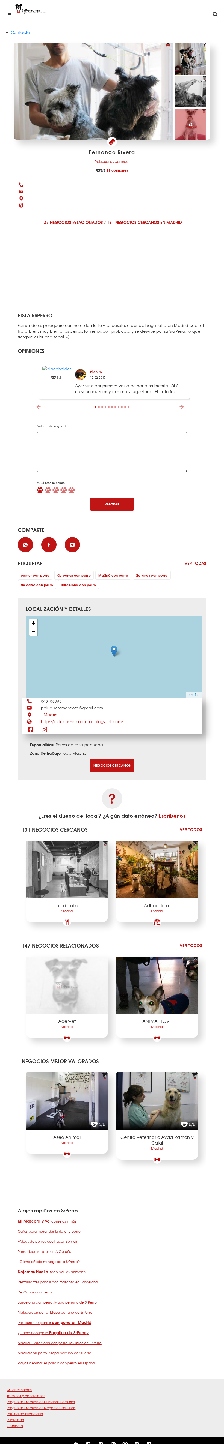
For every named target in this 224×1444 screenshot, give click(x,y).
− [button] (33, 631)
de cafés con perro (37, 584)
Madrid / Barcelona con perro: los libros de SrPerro (60, 1342)
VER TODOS (191, 829)
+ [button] (33, 623)
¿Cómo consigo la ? (53, 1332)
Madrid (51, 714)
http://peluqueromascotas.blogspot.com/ (82, 721)
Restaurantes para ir (54, 1322)
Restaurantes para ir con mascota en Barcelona (58, 1282)
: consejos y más (47, 1221)
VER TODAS (195, 563)
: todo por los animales (52, 1271)
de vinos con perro (151, 575)
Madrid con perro (113, 575)
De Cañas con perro (35, 1292)
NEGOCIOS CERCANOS (112, 765)
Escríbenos (172, 815)
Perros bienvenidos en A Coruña (45, 1251)
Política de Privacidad (25, 1413)
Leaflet (194, 694)
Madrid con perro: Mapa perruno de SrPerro (54, 1352)
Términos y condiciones (26, 1395)
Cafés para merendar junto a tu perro (49, 1231)
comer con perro (35, 575)
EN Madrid (171, 222)
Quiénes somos (19, 1389)
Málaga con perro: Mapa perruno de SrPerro (55, 1312)
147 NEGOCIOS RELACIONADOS (72, 222)
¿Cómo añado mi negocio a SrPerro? (49, 1261)
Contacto (20, 32)
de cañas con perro (74, 575)
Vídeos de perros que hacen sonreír (47, 1241)
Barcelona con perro (78, 584)
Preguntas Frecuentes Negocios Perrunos (41, 1407)
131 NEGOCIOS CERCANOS (133, 222)
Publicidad (15, 1419)
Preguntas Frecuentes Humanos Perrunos (41, 1401)
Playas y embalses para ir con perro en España (56, 1363)
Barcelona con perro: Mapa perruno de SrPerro (57, 1302)
